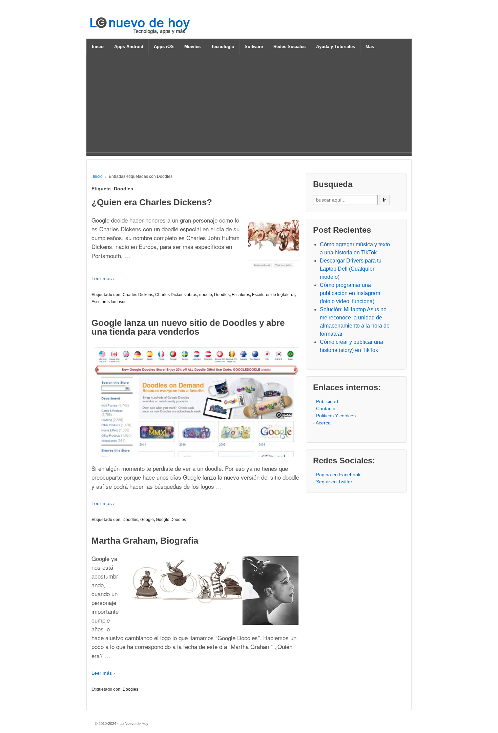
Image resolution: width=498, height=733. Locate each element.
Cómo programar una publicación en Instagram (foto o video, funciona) (350, 293)
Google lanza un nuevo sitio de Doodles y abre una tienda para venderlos (188, 327)
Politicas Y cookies (336, 415)
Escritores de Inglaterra (273, 294)
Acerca (323, 422)
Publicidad (327, 401)
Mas (370, 46)
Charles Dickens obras (176, 294)
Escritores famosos (108, 301)
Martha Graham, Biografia (144, 541)
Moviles (192, 46)
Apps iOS (164, 46)
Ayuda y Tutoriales (335, 46)
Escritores (241, 294)
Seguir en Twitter (334, 481)
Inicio (98, 46)
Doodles (222, 294)
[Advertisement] (249, 104)
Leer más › (103, 278)
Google (147, 519)
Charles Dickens (138, 294)
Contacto (325, 408)
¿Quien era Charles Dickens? (151, 202)
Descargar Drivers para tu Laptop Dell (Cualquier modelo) (350, 269)
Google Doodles (171, 519)
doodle (205, 294)
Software (254, 46)
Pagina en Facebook (338, 474)
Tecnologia (222, 46)
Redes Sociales (289, 46)
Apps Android (128, 46)
